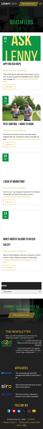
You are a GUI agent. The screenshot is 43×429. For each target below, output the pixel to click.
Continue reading (24, 139)
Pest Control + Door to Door (18, 124)
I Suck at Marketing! (14, 182)
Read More (9, 87)
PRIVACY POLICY (10, 422)
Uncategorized (21, 70)
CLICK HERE (21, 341)
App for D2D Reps (12, 64)
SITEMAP (31, 419)
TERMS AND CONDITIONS (29, 422)
